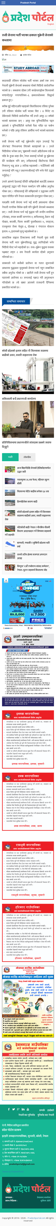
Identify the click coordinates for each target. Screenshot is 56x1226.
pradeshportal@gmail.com (22, 1164)
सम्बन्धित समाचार (16, 301)
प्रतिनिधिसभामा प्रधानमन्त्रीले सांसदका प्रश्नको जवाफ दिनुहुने (26, 444)
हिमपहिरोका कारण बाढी (27, 502)
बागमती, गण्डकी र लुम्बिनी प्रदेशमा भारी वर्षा (33, 545)
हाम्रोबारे (50, 1110)
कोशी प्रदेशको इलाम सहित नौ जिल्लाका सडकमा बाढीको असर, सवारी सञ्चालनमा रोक (25, 353)
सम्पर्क (42, 1110)
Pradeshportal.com (36, 1218)
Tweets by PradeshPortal (13, 1171)
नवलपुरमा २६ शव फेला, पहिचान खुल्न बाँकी (33, 482)
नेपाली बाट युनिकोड (26, 1115)
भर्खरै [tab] (10, 457)
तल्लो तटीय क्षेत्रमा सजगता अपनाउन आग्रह (32, 556)
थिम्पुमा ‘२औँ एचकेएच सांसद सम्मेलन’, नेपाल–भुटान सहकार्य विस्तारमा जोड (33, 568)
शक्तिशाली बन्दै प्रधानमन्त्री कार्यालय (19, 399)
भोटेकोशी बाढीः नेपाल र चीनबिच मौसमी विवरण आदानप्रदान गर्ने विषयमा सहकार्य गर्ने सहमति (28, 531)
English (51, 24)
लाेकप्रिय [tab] (27, 457)
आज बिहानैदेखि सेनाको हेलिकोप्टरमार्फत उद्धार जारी (34, 470)
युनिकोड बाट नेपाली (46, 1115)
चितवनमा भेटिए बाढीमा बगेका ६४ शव (33, 492)
